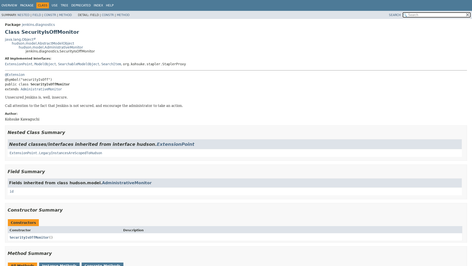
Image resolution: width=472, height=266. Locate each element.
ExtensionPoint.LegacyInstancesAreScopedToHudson (56, 153)
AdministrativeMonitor (41, 89)
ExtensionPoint (18, 64)
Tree (64, 5)
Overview (9, 5)
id (12, 191)
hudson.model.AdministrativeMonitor (51, 47)
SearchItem (111, 64)
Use (55, 5)
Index (98, 5)
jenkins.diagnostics (38, 25)
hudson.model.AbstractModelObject (43, 43)
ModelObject (45, 64)
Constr (50, 15)
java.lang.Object (19, 39)
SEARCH (395, 15)
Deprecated (81, 5)
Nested (23, 15)
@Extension (15, 75)
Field (36, 15)
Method (65, 15)
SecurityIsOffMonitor (29, 237)
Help (110, 5)
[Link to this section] (69, 132)
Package (27, 5)
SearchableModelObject (78, 64)
